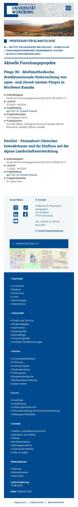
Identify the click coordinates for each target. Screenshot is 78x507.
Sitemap (16, 468)
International (18, 304)
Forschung (17, 293)
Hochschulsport (20, 365)
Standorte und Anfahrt (23, 434)
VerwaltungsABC (21, 338)
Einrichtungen (19, 300)
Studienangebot (20, 324)
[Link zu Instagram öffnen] (14, 207)
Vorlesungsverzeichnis (24, 407)
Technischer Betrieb (23, 449)
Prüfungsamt (19, 373)
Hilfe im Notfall (20, 452)
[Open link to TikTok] (23, 207)
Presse (16, 438)
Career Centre (19, 383)
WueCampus (19, 403)
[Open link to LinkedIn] (14, 214)
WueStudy (17, 400)
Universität (18, 285)
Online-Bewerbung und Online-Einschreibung (36, 410)
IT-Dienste (17, 362)
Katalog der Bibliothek (23, 414)
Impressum (20, 502)
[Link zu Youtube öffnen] (14, 221)
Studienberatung (21, 369)
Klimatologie (61, 47)
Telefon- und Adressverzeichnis (29, 431)
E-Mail (42, 224)
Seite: (14, 491)
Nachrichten (18, 327)
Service (16, 351)
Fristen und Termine (23, 320)
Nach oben (18, 476)
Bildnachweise (20, 472)
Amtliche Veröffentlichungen (27, 342)
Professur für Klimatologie (32, 41)
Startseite (17, 278)
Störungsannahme (22, 445)
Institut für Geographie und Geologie (30, 47)
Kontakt (42, 200)
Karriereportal (19, 331)
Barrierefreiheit (56, 502)
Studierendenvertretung (24, 380)
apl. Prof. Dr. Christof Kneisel (21, 174)
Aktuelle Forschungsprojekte (23, 54)
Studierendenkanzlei (23, 376)
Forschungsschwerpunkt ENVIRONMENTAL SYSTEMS (34, 50)
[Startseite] (5, 47)
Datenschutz (37, 502)
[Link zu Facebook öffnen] (23, 214)
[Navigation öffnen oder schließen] (68, 8)
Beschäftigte (19, 335)
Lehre (15, 296)
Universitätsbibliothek (23, 358)
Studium (16, 289)
